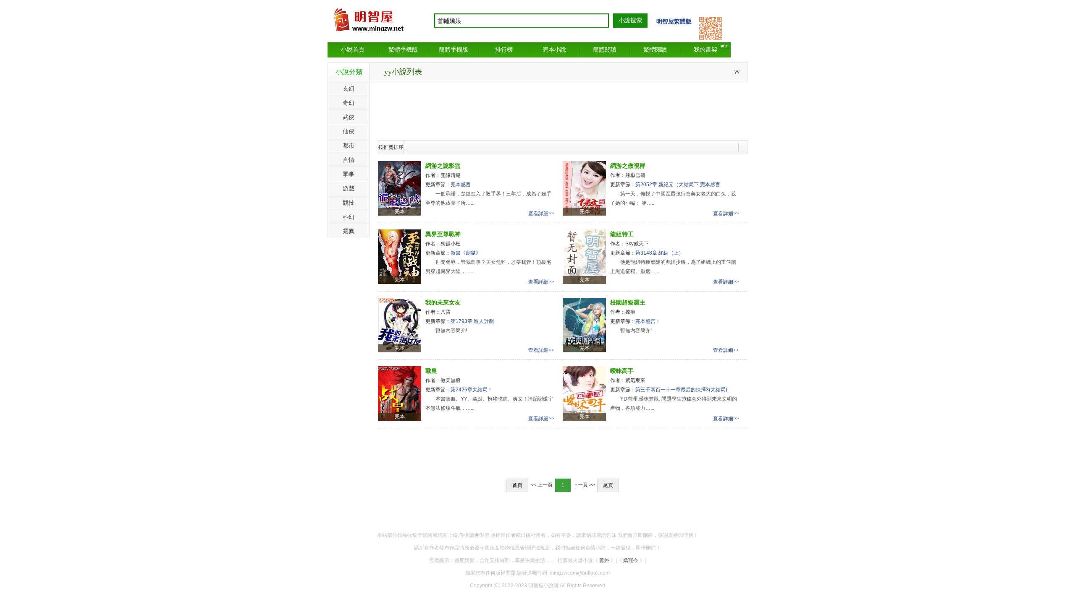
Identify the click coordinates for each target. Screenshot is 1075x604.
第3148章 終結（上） (659, 253)
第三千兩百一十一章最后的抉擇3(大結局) (681, 390)
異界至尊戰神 (443, 234)
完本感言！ (648, 321)
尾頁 (608, 485)
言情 (348, 159)
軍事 (348, 174)
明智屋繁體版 (674, 21)
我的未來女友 (443, 302)
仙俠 (348, 131)
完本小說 (554, 50)
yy (736, 72)
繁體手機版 (403, 50)
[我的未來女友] (399, 325)
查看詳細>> (541, 213)
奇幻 (348, 102)
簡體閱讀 (604, 50)
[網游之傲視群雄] (584, 188)
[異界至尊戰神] (399, 256)
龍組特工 (622, 234)
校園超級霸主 (627, 302)
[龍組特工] (584, 256)
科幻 (348, 216)
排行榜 (504, 50)
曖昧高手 (622, 370)
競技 (348, 202)
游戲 (348, 188)
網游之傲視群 (627, 165)
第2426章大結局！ (472, 390)
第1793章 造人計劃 (472, 321)
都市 (348, 145)
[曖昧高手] (584, 393)
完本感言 (461, 184)
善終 (604, 560)
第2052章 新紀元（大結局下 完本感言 (677, 184)
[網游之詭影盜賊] (399, 188)
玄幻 (348, 88)
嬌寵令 (630, 560)
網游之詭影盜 (443, 165)
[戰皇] (399, 393)
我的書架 (705, 50)
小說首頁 (352, 50)
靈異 (348, 231)
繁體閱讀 (655, 50)
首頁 (517, 485)
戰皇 (431, 370)
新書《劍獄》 (466, 253)
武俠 (348, 117)
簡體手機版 (453, 50)
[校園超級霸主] (584, 325)
